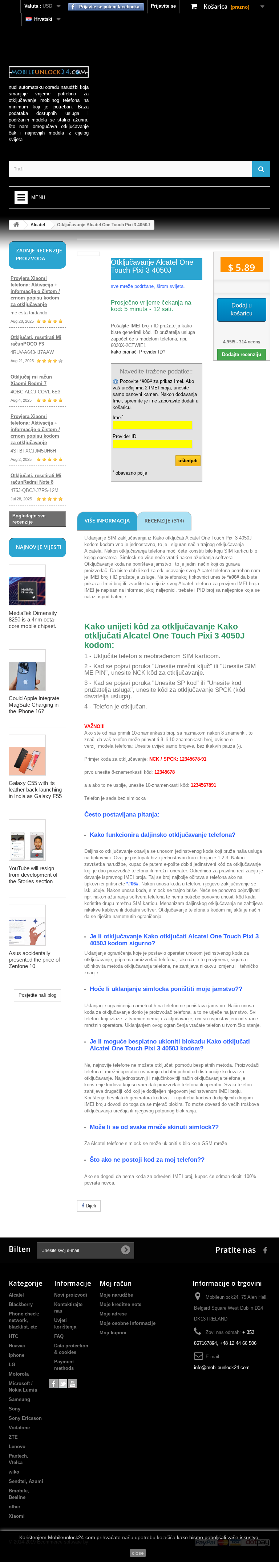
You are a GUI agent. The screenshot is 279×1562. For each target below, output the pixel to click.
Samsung (19, 1399)
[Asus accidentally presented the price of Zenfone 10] (27, 925)
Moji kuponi (113, 1332)
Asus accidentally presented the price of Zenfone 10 (34, 959)
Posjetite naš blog (37, 995)
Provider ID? (138, 352)
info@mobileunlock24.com (222, 1367)
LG (12, 1364)
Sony (14, 1409)
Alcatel (38, 224)
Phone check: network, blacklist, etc (24, 1320)
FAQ (59, 1336)
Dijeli (90, 1205)
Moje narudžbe (116, 1295)
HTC (13, 1336)
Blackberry (21, 1304)
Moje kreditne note (120, 1304)
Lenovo (17, 1446)
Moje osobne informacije (127, 1323)
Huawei (17, 1345)
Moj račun (116, 1283)
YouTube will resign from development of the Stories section (33, 874)
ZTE (13, 1437)
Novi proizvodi (70, 1295)
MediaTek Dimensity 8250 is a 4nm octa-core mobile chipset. (33, 619)
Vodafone (19, 1427)
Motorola (19, 1374)
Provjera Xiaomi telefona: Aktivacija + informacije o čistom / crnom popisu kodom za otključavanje (35, 291)
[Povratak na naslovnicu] (16, 225)
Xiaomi (17, 1516)
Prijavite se (163, 6)
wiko (14, 1472)
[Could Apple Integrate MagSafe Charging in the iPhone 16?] (27, 669)
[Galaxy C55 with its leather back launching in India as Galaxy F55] (27, 755)
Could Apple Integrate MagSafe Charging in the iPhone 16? (34, 704)
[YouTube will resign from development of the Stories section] (27, 840)
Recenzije (164, 520)
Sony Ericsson (25, 1418)
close (138, 1553)
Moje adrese (113, 1314)
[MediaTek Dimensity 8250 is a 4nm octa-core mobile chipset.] (27, 585)
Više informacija (107, 520)
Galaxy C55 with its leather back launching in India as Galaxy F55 (35, 789)
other (14, 1506)
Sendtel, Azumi (26, 1481)
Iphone (16, 1355)
